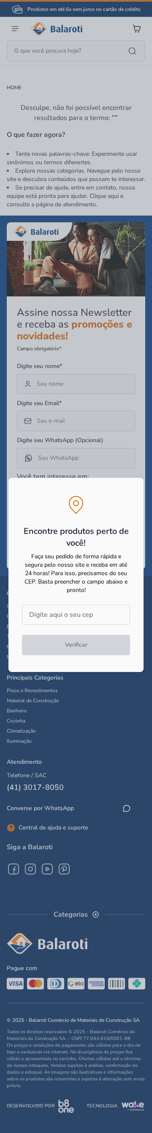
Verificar (76, 645)
